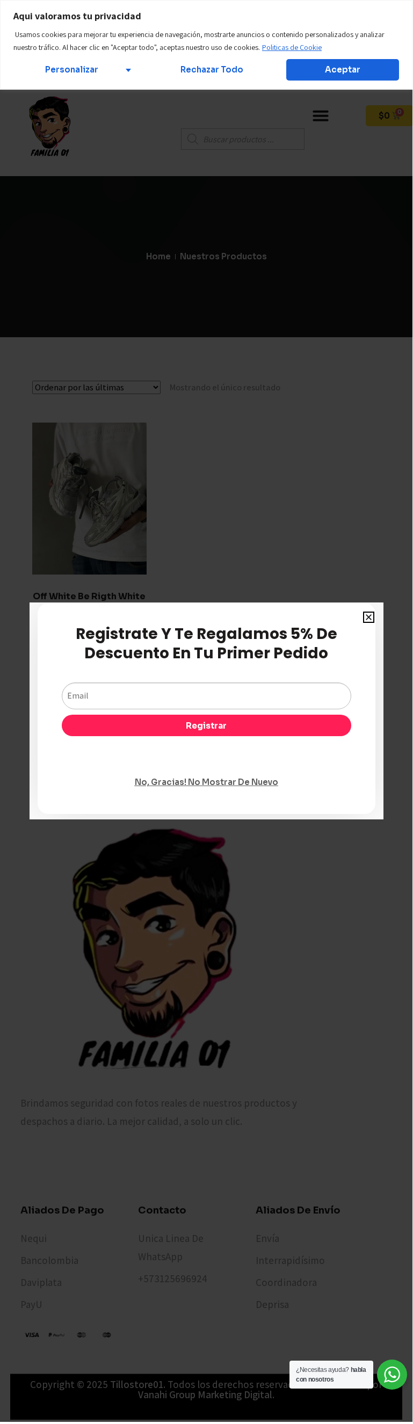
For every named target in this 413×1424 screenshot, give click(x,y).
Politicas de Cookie (292, 47)
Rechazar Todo (211, 69)
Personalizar (71, 69)
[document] (206, 711)
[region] (206, 45)
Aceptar (342, 69)
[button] (369, 617)
